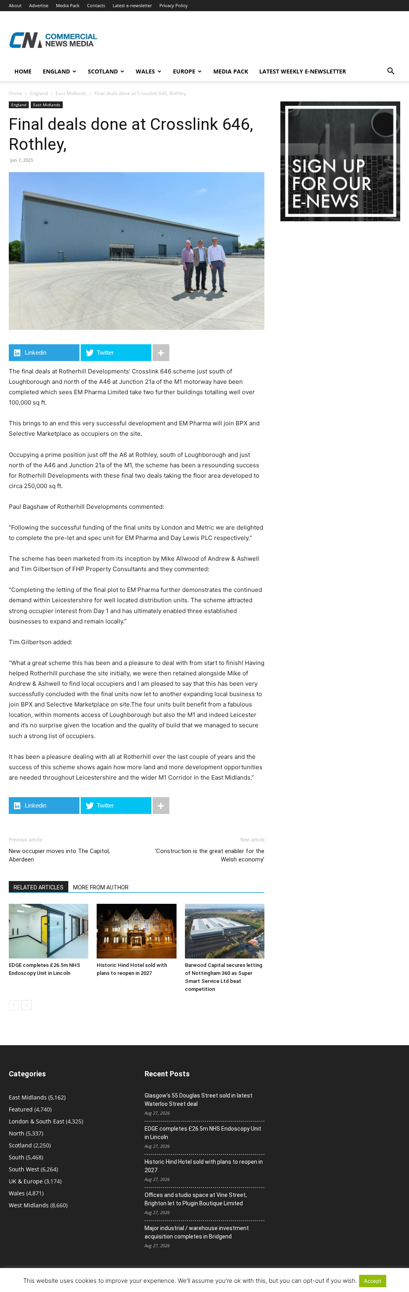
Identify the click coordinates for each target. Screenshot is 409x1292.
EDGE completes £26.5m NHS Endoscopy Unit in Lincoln (203, 1132)
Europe (184, 71)
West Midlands (29, 1205)
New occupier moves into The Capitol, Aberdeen (59, 855)
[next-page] (27, 1005)
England (39, 93)
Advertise (38, 5)
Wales (145, 71)
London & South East (36, 1121)
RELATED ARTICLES (39, 887)
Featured (21, 1109)
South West (24, 1169)
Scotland (103, 71)
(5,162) (37, 1097)
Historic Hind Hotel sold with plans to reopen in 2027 (204, 1166)
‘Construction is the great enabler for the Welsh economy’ (209, 855)
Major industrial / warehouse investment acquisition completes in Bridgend (197, 1232)
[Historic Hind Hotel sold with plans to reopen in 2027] (136, 931)
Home (23, 71)
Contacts (96, 5)
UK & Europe (26, 1181)
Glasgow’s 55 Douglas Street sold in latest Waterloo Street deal (198, 1099)
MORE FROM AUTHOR (101, 887)
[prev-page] (14, 1005)
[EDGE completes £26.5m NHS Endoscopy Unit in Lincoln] (48, 931)
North (16, 1133)
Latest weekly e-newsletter (302, 71)
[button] (390, 72)
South (16, 1157)
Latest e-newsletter (132, 5)
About (15, 5)
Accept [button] (372, 1281)
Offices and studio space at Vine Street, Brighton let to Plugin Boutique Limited (196, 1199)
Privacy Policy (173, 5)
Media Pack (67, 5)
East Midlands (71, 93)
